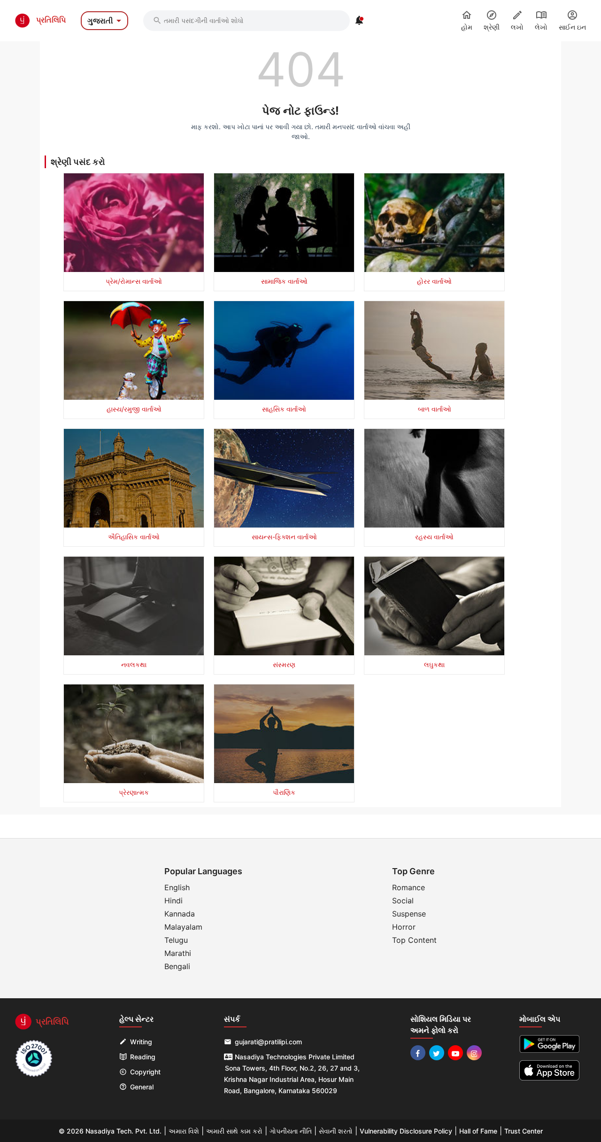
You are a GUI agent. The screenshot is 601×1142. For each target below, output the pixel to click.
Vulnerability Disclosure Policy (406, 1131)
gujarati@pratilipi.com (268, 1042)
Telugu (176, 940)
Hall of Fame (478, 1131)
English (177, 887)
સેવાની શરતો (336, 1131)
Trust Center (523, 1131)
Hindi (173, 900)
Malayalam (183, 927)
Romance (408, 887)
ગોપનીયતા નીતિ (291, 1131)
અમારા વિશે (184, 1131)
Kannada (179, 913)
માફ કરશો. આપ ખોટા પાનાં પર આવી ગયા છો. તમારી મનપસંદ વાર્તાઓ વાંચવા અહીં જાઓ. (300, 131)
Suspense (409, 913)
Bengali (177, 966)
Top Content (414, 940)
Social (403, 900)
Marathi (177, 953)
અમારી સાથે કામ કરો (234, 1131)
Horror (404, 927)
